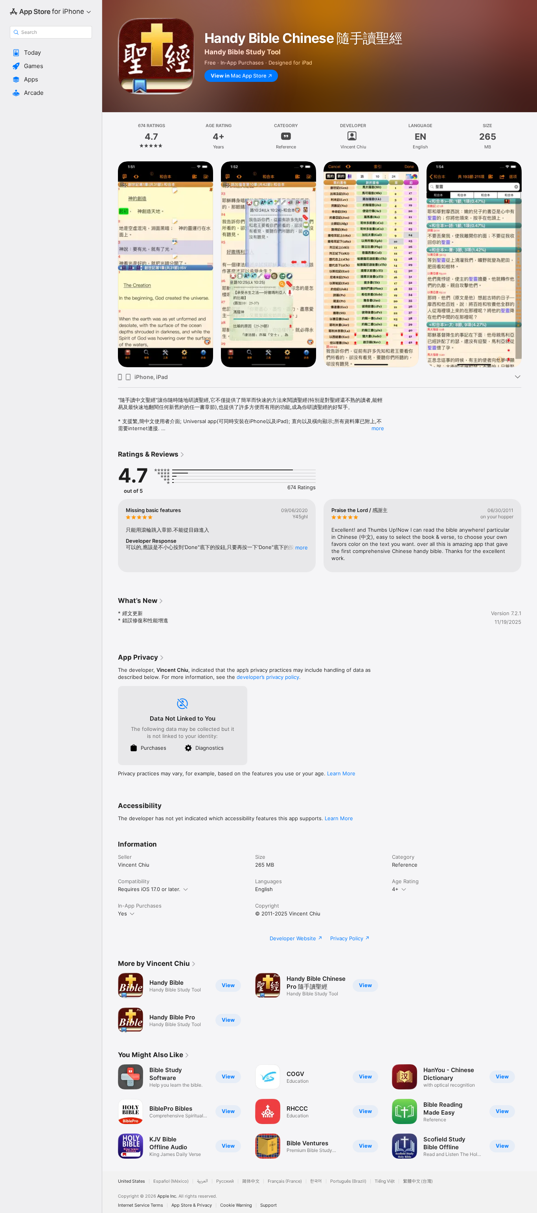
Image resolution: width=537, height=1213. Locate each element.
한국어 (316, 1181)
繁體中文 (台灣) (418, 1181)
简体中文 (250, 1181)
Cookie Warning (236, 1205)
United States (131, 1181)
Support (268, 1205)
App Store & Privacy (191, 1205)
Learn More (341, 773)
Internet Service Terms (140, 1205)
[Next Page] (529, 264)
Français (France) (285, 1181)
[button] (51, 53)
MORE (301, 547)
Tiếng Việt (385, 1181)
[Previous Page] (110, 264)
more (377, 428)
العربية (202, 1181)
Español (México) (171, 1181)
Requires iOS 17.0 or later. (149, 889)
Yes (122, 913)
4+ (395, 889)
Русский (225, 1181)
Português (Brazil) (348, 1181)
